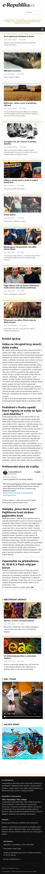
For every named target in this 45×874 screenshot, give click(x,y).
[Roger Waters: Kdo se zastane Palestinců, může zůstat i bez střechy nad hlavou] (22, 275)
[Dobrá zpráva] (22, 204)
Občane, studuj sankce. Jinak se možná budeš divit (21, 181)
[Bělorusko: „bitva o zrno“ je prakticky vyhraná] (22, 93)
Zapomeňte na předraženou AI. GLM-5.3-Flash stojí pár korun (20, 564)
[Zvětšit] (41, 730)
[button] (42, 29)
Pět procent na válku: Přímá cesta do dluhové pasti (20, 321)
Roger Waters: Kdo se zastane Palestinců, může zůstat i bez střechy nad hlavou (22, 286)
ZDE (32, 587)
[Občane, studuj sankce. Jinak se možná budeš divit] (22, 170)
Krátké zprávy (11, 338)
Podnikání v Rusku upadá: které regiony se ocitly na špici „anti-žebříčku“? (22, 410)
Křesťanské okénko (15, 599)
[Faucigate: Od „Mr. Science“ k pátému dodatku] (22, 131)
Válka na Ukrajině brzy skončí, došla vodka (22, 345)
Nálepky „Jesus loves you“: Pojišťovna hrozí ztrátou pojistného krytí (19, 512)
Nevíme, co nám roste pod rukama (19, 621)
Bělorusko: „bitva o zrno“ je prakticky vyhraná (20, 104)
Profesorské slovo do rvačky (20, 466)
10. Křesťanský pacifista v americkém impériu (20, 657)
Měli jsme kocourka (12, 71)
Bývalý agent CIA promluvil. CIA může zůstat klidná (20, 248)
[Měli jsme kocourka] (22, 60)
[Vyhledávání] (34, 12)
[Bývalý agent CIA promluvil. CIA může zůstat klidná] (22, 237)
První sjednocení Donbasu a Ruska (19, 36)
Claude (20, 580)
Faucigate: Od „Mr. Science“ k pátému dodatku (20, 143)
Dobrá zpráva (10, 215)
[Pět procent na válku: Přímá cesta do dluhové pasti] (22, 310)
